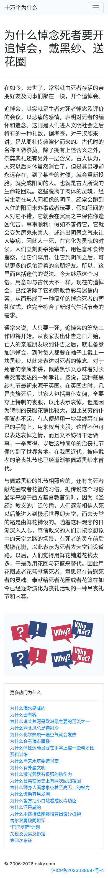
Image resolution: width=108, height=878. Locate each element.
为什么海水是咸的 (27, 708)
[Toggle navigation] (96, 7)
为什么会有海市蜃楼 (30, 741)
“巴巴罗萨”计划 (25, 827)
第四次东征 (21, 840)
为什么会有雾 (23, 715)
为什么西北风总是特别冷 (34, 728)
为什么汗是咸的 (25, 807)
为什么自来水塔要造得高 (34, 761)
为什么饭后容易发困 (30, 794)
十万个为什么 (21, 7)
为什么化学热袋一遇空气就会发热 (43, 734)
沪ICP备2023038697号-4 (77, 870)
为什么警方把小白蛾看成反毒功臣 (43, 800)
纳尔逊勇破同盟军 (27, 820)
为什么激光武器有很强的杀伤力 (41, 774)
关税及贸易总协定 (27, 833)
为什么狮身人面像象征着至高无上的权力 (50, 787)
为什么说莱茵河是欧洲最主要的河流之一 (50, 721)
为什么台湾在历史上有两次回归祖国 (45, 781)
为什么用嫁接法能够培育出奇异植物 (45, 814)
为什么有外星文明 (27, 767)
